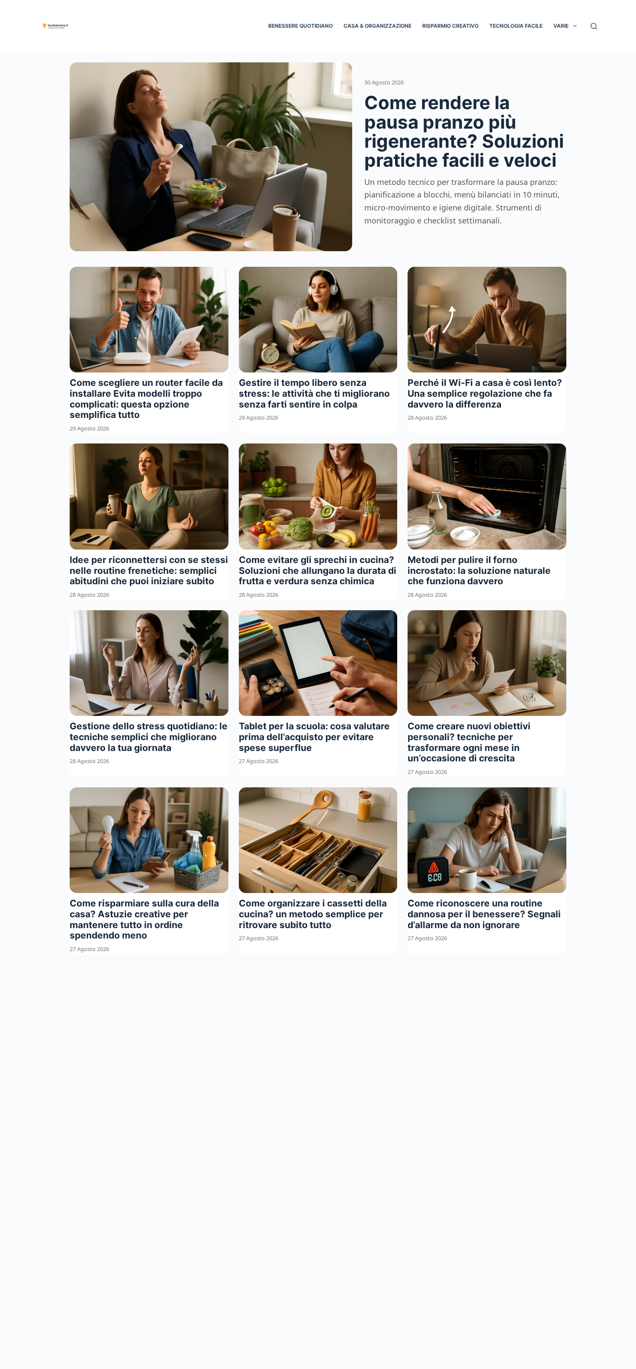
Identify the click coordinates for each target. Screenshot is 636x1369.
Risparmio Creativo (450, 26)
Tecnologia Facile (516, 26)
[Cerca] (594, 26)
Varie (561, 26)
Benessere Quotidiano (300, 26)
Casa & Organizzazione (377, 26)
